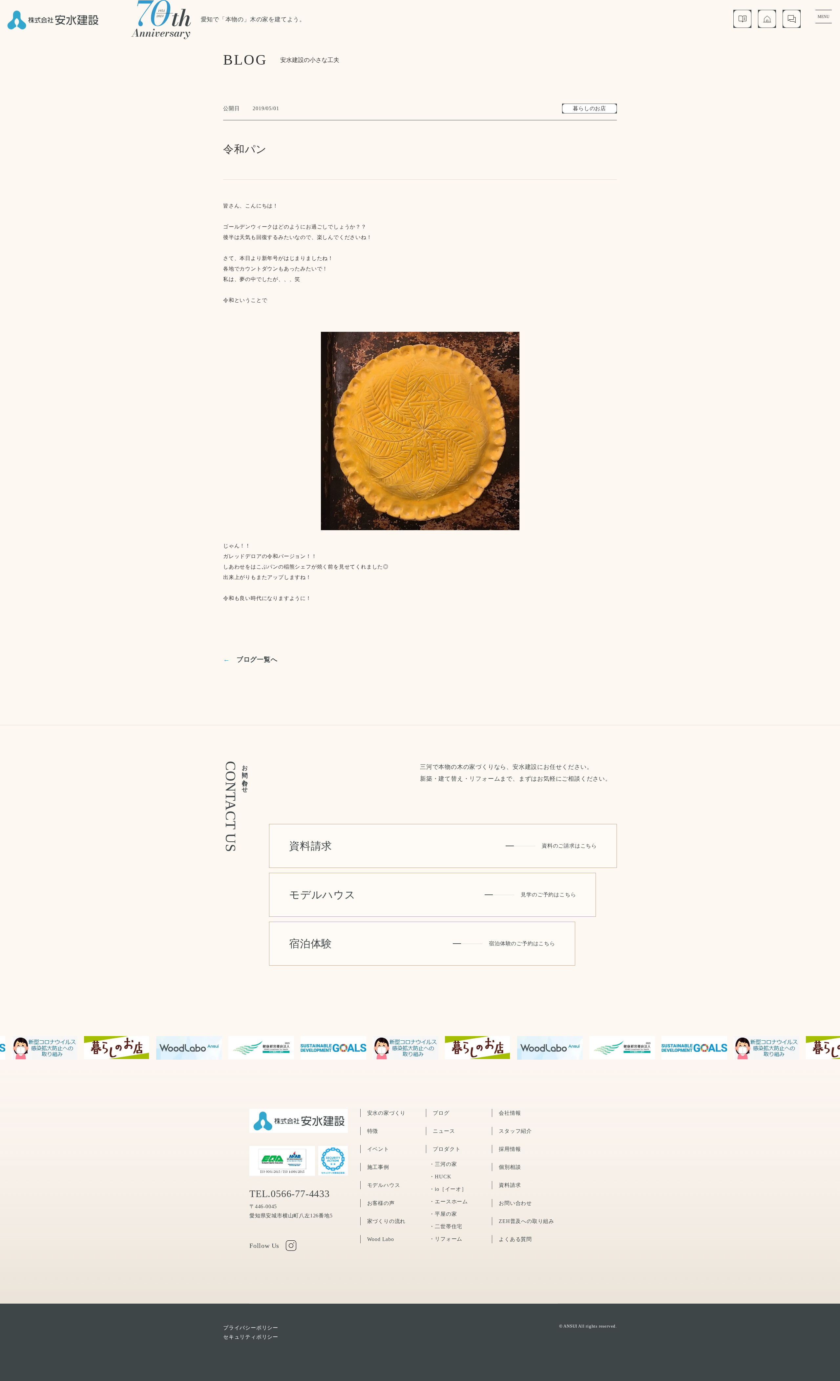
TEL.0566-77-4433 (289, 1194)
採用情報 (510, 1149)
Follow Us (264, 1245)
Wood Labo (380, 1239)
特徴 (372, 1131)
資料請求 (510, 1185)
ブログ (441, 1113)
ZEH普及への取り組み (526, 1221)
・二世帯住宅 (445, 1226)
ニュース (444, 1131)
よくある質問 (515, 1239)
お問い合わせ (515, 1203)
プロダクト (446, 1149)
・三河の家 (443, 1164)
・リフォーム (445, 1239)
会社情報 (510, 1113)
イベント (378, 1149)
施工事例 (378, 1167)
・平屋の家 (443, 1214)
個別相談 (510, 1167)
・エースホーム (448, 1201)
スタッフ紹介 (515, 1131)
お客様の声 (381, 1203)
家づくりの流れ (386, 1221)
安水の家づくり (386, 1113)
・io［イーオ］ (448, 1189)
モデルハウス (383, 1185)
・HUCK (440, 1176)
